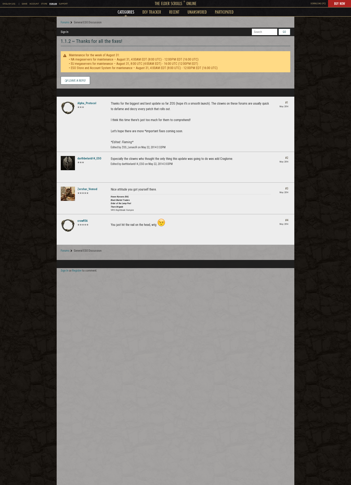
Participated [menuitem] (224, 12)
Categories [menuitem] (126, 12)
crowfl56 (82, 220)
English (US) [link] (9, 3)
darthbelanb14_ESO (89, 158)
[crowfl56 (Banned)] (68, 225)
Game (24, 3)
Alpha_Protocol (86, 103)
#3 (286, 188)
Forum (53, 3)
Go (284, 32)
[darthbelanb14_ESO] (68, 163)
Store (44, 3)
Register (77, 270)
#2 (286, 157)
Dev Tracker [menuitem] (151, 12)
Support (63, 3)
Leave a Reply (77, 80)
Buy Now (339, 3)
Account (34, 3)
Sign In (64, 32)
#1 (286, 102)
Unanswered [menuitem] (197, 12)
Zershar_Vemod (87, 189)
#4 (286, 220)
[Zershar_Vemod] (68, 194)
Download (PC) (318, 3)
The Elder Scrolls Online (175, 3)
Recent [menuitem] (174, 12)
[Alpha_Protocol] (68, 108)
